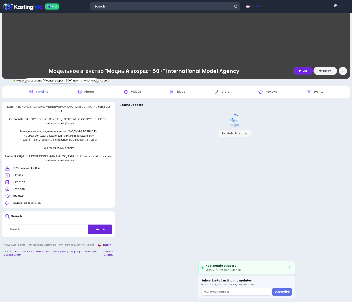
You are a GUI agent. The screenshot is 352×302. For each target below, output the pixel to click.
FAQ (17, 251)
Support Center (12, 254)
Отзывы (8, 251)
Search (100, 229)
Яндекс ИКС (91, 251)
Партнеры (76, 251)
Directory (108, 254)
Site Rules (27, 251)
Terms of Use (43, 251)
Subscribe (282, 292)
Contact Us (107, 251)
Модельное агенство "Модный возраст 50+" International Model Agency (144, 71)
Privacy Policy (60, 251)
